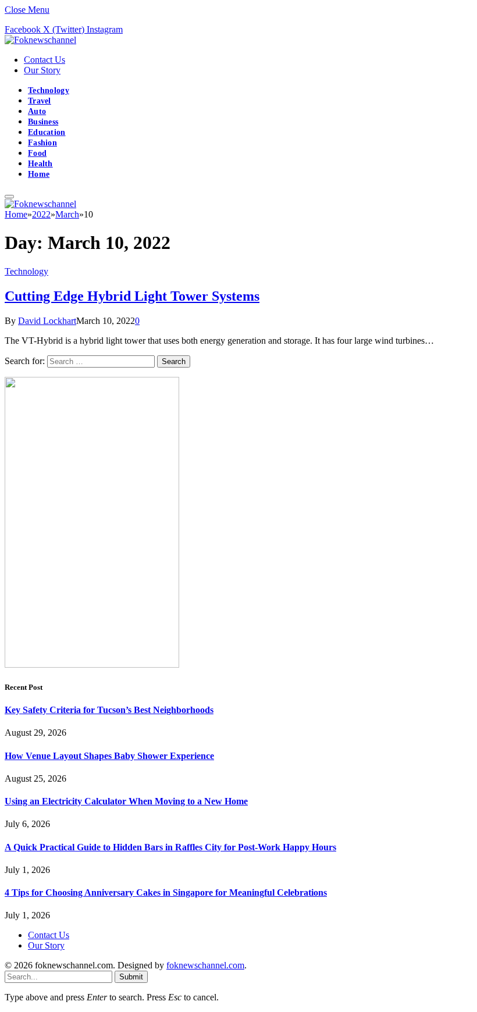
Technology (48, 90)
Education (47, 132)
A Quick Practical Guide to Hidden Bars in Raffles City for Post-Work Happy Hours (170, 847)
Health (40, 163)
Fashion (42, 142)
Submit (131, 976)
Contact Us (44, 60)
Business (43, 121)
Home (38, 174)
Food (37, 153)
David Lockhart (47, 321)
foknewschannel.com (205, 965)
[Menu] (9, 196)
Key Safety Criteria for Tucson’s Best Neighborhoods (109, 710)
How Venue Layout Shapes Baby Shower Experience (109, 756)
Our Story (42, 70)
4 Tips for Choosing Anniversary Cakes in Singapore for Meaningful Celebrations (166, 892)
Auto (37, 111)
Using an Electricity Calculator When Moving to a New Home (126, 801)
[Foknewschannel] (40, 40)
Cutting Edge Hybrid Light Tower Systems (132, 296)
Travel (39, 101)
